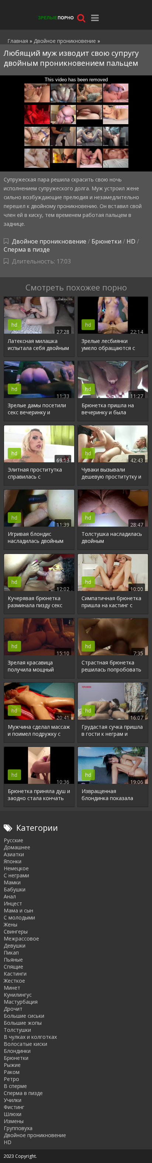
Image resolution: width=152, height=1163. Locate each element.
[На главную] (55, 18)
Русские (13, 840)
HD (131, 241)
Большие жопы (23, 1022)
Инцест (13, 903)
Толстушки (17, 1029)
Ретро (11, 1078)
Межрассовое (21, 938)
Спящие (13, 966)
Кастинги (15, 973)
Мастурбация (21, 1001)
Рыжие (12, 1064)
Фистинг (14, 1107)
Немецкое (16, 868)
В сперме (15, 1085)
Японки (12, 861)
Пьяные (13, 959)
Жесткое (14, 980)
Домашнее (17, 847)
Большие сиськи (24, 1015)
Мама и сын (18, 910)
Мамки (12, 882)
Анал (10, 896)
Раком (12, 1071)
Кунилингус (18, 994)
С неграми (16, 875)
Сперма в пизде (27, 249)
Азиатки (14, 854)
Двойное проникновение (49, 241)
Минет (12, 987)
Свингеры (16, 931)
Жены (10, 924)
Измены (14, 1121)
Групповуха (18, 1128)
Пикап (11, 952)
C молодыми (19, 917)
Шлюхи (12, 1114)
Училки (12, 1100)
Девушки (14, 945)
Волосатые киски (25, 1043)
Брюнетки (106, 241)
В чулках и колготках (30, 1036)
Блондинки (17, 1050)
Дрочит (13, 1008)
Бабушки (14, 889)
